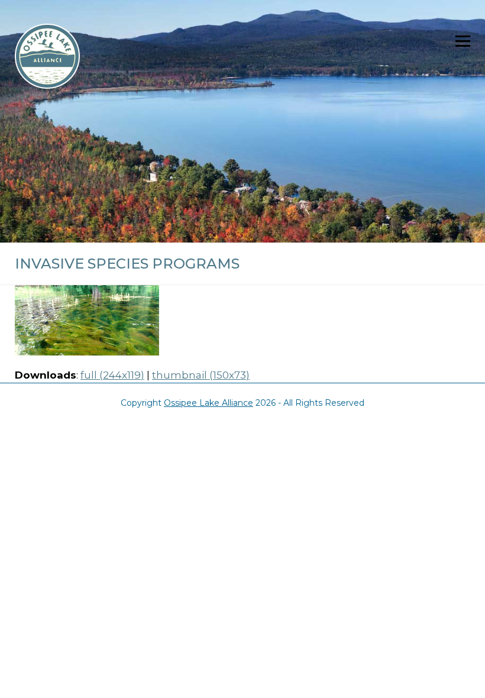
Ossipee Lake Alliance (208, 403)
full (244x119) (112, 375)
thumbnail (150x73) (201, 375)
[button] (462, 41)
